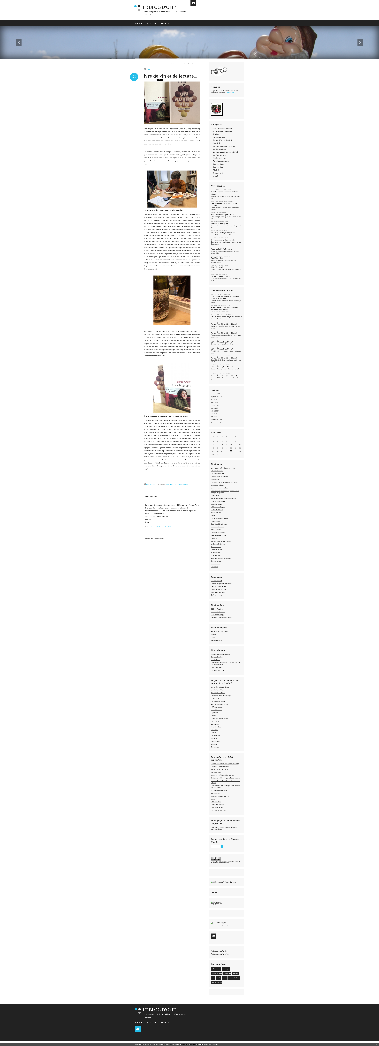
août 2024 (214, 402)
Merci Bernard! (188, 64)
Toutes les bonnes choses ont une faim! (223, 498)
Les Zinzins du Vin (217, 690)
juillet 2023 (215, 411)
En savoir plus (214, 1044)
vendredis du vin (234, 978)
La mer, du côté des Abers (219, 589)
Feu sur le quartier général (219, 631)
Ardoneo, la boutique (218, 693)
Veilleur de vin (215, 735)
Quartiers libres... (218, 164)
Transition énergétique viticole (223, 240)
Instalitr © (216, 143)
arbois (225, 978)
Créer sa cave (215, 698)
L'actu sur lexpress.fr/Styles (220, 925)
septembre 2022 (216, 419)
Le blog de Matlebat (217, 485)
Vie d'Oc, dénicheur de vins (219, 704)
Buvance (214, 738)
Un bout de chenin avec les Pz (220, 654)
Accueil (138, 23)
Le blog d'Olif (159, 7)
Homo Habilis (215, 555)
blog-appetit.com (216, 903)
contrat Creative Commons (220, 863)
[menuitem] (140, 23)
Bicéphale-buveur (217, 510)
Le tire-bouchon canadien (219, 488)
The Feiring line (216, 529)
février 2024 (215, 405)
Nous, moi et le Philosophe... (222, 249)
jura (213, 978)
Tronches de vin (218, 173)
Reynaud (214, 324)
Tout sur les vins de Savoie (219, 769)
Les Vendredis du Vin (217, 473)
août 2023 (214, 408)
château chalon (217, 982)
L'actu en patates (216, 640)
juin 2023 (214, 414)
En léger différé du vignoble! (222, 140)
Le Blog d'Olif (214, 892)
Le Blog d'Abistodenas (218, 544)
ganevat (235, 973)
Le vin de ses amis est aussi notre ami (223, 468)
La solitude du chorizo (218, 592)
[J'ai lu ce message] (377, 1044)
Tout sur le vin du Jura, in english (221, 541)
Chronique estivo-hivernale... (222, 131)
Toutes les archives (217, 423)
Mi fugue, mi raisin (217, 707)
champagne (226, 969)
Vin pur (213, 799)
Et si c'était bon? (216, 581)
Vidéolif (215, 176)
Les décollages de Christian (220, 518)
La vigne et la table (217, 807)
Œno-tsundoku (165, 64)
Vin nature (214, 567)
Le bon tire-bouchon (217, 804)
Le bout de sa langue (217, 615)
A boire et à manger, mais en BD (221, 617)
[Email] (193, 3)
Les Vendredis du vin (219, 155)
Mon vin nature (216, 727)
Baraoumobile (215, 521)
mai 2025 (214, 399)
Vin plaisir (214, 515)
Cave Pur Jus (215, 721)
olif (212, 342)
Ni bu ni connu (215, 564)
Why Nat (214, 744)
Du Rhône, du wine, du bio (219, 718)
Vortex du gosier (216, 550)
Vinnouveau (215, 724)
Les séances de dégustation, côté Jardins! (226, 152)
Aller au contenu (6, 2)
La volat (213, 732)
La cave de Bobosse (217, 527)
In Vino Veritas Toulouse (219, 790)
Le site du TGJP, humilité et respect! (222, 775)
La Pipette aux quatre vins (219, 476)
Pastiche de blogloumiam (221, 161)
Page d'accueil (177, 64)
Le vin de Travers (216, 667)
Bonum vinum (215, 552)
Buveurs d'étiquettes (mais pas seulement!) (225, 764)
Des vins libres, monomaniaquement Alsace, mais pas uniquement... (225, 492)
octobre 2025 (215, 394)
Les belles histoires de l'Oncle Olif (224, 146)
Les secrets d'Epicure (218, 612)
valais (218, 978)
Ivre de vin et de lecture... (170, 76)
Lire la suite (230, 92)
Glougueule (215, 495)
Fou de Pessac (215, 660)
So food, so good (216, 595)
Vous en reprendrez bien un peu (221, 558)
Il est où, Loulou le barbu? (219, 586)
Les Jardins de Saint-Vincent (220, 687)
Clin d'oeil (216, 134)
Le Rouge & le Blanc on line (220, 766)
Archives (151, 23)
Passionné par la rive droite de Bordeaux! (224, 482)
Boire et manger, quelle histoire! (221, 583)
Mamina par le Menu (219, 158)
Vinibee (213, 715)
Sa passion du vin (216, 504)
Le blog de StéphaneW (218, 501)
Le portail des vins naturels (220, 796)
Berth (213, 637)
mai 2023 (214, 417)
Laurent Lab (215, 296)
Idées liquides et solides (219, 535)
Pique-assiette (216, 772)
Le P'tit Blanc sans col (218, 532)
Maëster (214, 634)
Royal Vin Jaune (216, 802)
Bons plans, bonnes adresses (222, 128)
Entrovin (214, 538)
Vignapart (214, 713)
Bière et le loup (216, 561)
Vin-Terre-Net (215, 793)
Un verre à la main (217, 471)
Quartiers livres (171, 484)
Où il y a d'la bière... (217, 609)
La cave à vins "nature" (218, 701)
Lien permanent (151, 484)
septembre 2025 (216, 396)
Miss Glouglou (216, 512)
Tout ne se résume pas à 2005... (223, 215)
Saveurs (217, 925)
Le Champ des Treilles (218, 670)
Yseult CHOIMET (217, 307)
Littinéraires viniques (218, 507)
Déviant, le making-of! (219, 224)
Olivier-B (214, 317)
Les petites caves (216, 710)
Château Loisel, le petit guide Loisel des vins (225, 778)
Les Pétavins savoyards (219, 810)
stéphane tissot (217, 973)
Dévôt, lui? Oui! (217, 258)
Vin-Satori (214, 730)
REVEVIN (216, 170)
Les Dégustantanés (219, 149)
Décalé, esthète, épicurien (219, 524)
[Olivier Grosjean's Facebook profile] (223, 882)
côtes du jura (216, 969)
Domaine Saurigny (217, 657)
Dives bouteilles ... (219, 137)
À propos (165, 23)
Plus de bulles (215, 741)
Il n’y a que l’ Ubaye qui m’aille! (223, 233)
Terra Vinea (215, 747)
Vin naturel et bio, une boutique (221, 695)
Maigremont (215, 479)
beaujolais (227, 973)
